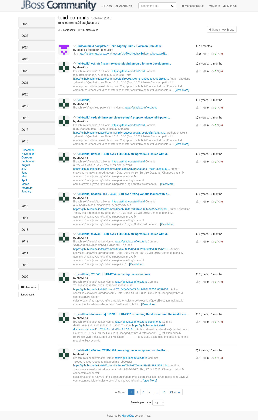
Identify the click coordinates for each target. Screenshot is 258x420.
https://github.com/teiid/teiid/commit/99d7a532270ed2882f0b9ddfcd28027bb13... (121, 249)
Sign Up (231, 6)
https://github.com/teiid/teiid (128, 71)
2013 (25, 229)
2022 (25, 70)
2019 (25, 106)
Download (28, 294)
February (27, 187)
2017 (25, 129)
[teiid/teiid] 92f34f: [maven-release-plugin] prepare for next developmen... (123, 63)
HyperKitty (128, 415)
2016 (25, 141)
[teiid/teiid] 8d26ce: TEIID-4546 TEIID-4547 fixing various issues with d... (122, 154)
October (27, 157)
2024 (25, 47)
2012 (25, 241)
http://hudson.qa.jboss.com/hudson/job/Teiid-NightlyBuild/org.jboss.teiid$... (123, 53)
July (24, 169)
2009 (25, 276)
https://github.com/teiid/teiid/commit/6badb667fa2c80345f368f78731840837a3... (121, 209)
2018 (25, 117)
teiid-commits (74, 17)
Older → (175, 392)
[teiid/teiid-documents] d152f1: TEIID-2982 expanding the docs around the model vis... (132, 314)
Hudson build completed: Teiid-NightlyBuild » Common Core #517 (118, 46)
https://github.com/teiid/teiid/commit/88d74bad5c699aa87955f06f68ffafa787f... (119, 132)
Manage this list (194, 6)
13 (163, 392)
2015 (25, 206)
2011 (25, 253)
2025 (25, 35)
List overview (30, 286)
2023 (25, 59)
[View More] (182, 90)
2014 (25, 217)
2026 (25, 24)
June (24, 172)
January (26, 191)
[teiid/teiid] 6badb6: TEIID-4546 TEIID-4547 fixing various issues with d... (123, 194)
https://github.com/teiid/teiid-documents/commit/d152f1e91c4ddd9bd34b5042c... (119, 327)
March (25, 184)
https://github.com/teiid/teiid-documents (137, 321)
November (28, 153)
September (28, 161)
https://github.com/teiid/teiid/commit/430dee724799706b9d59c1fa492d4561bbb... (121, 365)
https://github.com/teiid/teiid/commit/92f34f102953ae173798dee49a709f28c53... (121, 78)
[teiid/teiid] (83, 100)
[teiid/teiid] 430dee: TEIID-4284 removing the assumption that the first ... (122, 350)
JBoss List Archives (117, 5)
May (24, 176)
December (28, 150)
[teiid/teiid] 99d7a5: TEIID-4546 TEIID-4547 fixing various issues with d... (122, 234)
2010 (25, 264)
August (26, 165)
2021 (25, 82)
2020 (25, 94)
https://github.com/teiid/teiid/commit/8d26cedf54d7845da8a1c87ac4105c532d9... (121, 169)
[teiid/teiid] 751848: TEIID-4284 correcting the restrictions (113, 274)
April (24, 180)
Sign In (216, 6)
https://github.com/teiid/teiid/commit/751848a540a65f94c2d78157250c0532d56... (121, 289)
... (156, 392)
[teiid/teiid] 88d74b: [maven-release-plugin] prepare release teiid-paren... (123, 117)
